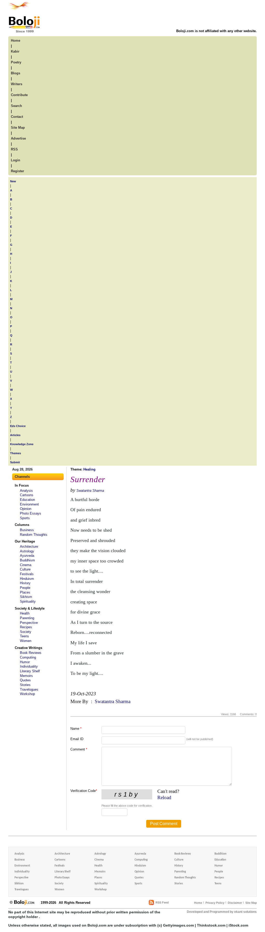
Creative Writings (28, 648)
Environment (29, 504)
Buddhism (27, 560)
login (15, 160)
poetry (16, 62)
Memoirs (26, 676)
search (16, 106)
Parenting (27, 618)
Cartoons (26, 495)
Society (25, 632)
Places (25, 592)
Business (27, 530)
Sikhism (26, 597)
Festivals (27, 574)
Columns (22, 525)
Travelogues (29, 689)
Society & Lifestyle (30, 608)
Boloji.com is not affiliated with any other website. (216, 31)
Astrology (27, 551)
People (25, 588)
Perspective (29, 623)
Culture (25, 569)
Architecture (29, 546)
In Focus (22, 485)
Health (25, 613)
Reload (164, 797)
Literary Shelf (30, 671)
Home (198, 902)
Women (25, 641)
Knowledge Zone (21, 444)
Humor (25, 662)
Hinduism (27, 579)
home (15, 40)
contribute (19, 95)
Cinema (25, 565)
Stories (25, 685)
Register (17, 171)
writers (16, 84)
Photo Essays (30, 513)
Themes (15, 453)
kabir (15, 51)
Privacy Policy (214, 902)
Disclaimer (235, 902)
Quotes (25, 680)
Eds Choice (18, 426)
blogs (15, 73)
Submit (15, 462)
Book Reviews (30, 653)
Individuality (29, 666)
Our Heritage (25, 541)
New (13, 181)
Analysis (26, 491)
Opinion (25, 509)
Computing (28, 657)
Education (27, 500)
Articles (15, 435)
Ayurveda (27, 556)
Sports (25, 518)
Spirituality (28, 601)
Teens (24, 636)
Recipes (26, 627)
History (25, 583)
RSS (14, 149)
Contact (17, 117)
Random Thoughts (33, 535)
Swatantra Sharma (90, 491)
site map (18, 127)
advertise (18, 138)
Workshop (27, 694)
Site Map (251, 902)
